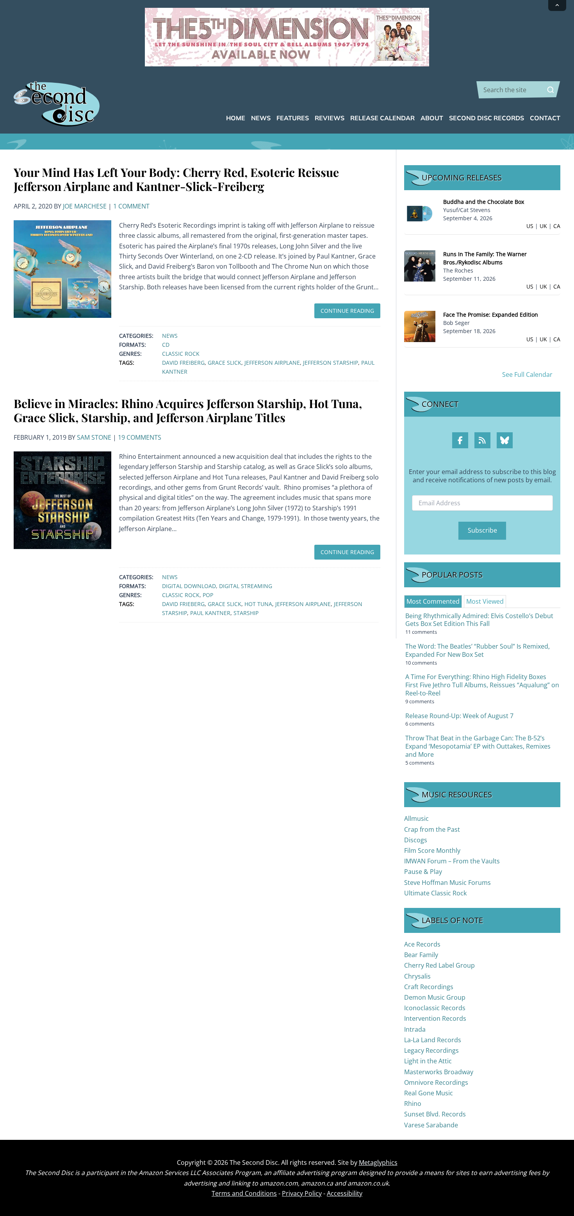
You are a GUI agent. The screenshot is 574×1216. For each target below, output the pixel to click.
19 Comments (139, 437)
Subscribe (482, 530)
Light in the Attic (428, 1061)
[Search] (550, 90)
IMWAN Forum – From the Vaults (452, 861)
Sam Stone (94, 437)
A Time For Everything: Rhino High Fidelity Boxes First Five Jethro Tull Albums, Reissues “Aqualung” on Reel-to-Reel (482, 684)
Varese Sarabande (431, 1125)
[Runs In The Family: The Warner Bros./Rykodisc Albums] (419, 265)
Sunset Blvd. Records (435, 1114)
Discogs (415, 840)
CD (165, 344)
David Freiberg (183, 362)
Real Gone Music (428, 1093)
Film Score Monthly (432, 850)
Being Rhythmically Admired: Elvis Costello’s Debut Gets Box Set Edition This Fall (479, 620)
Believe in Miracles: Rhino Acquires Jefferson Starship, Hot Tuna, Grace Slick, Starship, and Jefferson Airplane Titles (188, 410)
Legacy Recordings (431, 1050)
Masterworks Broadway (438, 1072)
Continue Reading (347, 310)
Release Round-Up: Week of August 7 (459, 715)
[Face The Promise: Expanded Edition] (419, 326)
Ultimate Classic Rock (435, 893)
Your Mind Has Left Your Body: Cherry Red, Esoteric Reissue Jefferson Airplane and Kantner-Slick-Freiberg (176, 179)
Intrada (415, 1029)
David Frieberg (183, 604)
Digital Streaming (245, 586)
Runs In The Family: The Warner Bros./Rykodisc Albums (485, 258)
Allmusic (416, 818)
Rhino (412, 1103)
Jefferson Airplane (272, 362)
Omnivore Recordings (436, 1082)
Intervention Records (435, 1018)
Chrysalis (417, 976)
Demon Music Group (434, 997)
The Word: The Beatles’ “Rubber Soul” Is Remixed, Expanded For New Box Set (477, 650)
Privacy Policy (302, 1193)
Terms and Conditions (244, 1193)
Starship (246, 613)
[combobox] (518, 90)
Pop (208, 595)
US (529, 226)
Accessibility (344, 1193)
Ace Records (422, 944)
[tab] (433, 601)
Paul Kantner (210, 613)
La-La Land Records (432, 1040)
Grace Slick (224, 362)
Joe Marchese (85, 206)
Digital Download (189, 586)
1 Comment (131, 206)
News (170, 335)
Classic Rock (181, 353)
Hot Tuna (258, 604)
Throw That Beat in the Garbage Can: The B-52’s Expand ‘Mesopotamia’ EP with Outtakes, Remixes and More (478, 746)
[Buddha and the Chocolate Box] (419, 213)
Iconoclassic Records (434, 1008)
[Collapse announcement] (557, 5)
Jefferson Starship (330, 362)
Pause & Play (423, 871)
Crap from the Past (432, 829)
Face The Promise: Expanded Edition (490, 314)
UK (543, 226)
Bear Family (421, 954)
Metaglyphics (378, 1162)
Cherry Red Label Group (439, 965)
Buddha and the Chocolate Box (483, 201)
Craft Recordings (428, 986)
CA (556, 226)
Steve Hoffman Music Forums (447, 882)
